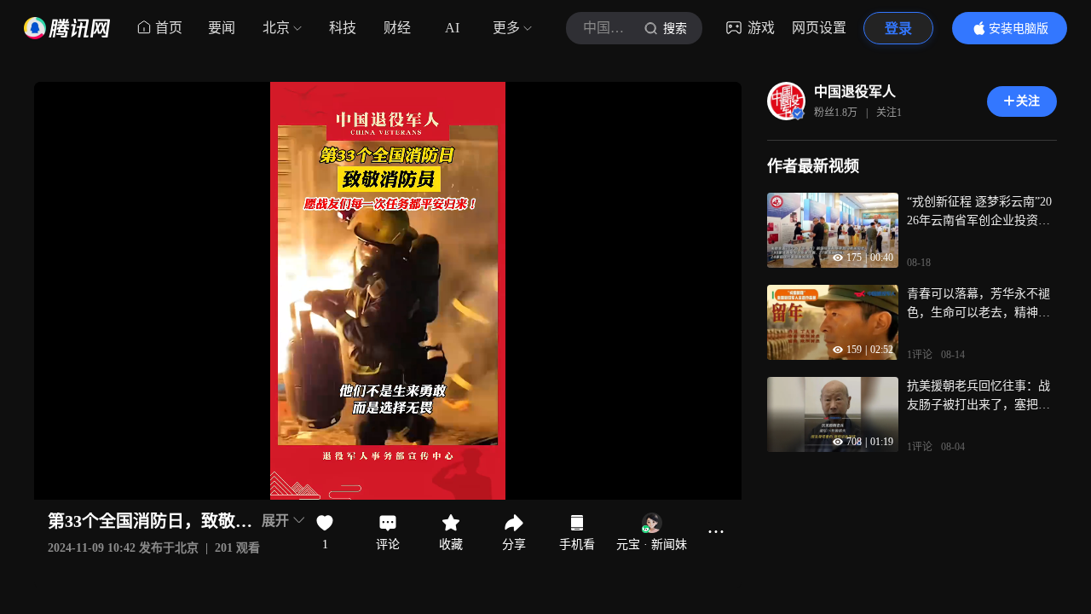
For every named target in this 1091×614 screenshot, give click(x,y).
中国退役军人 (855, 91)
